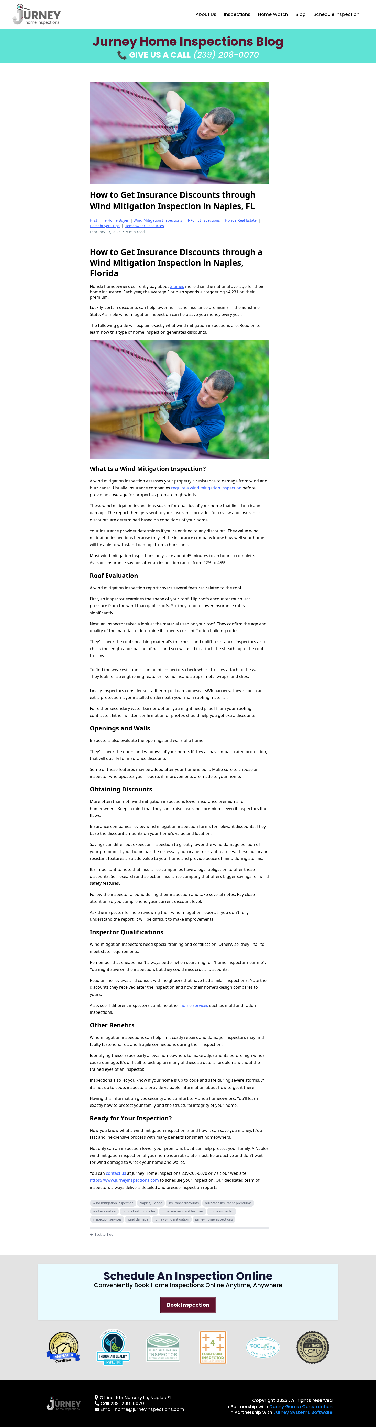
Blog (301, 14)
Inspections (237, 14)
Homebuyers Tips (105, 225)
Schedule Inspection (336, 14)
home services (194, 1005)
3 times (177, 286)
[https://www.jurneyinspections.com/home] (36, 14)
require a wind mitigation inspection (206, 488)
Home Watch (273, 14)
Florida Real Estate (241, 220)
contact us (116, 1173)
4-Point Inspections (203, 220)
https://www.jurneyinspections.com (124, 1180)
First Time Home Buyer (109, 220)
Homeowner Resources (144, 225)
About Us (206, 14)
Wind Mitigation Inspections (158, 220)
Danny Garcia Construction (301, 1406)
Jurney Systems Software (303, 1412)
